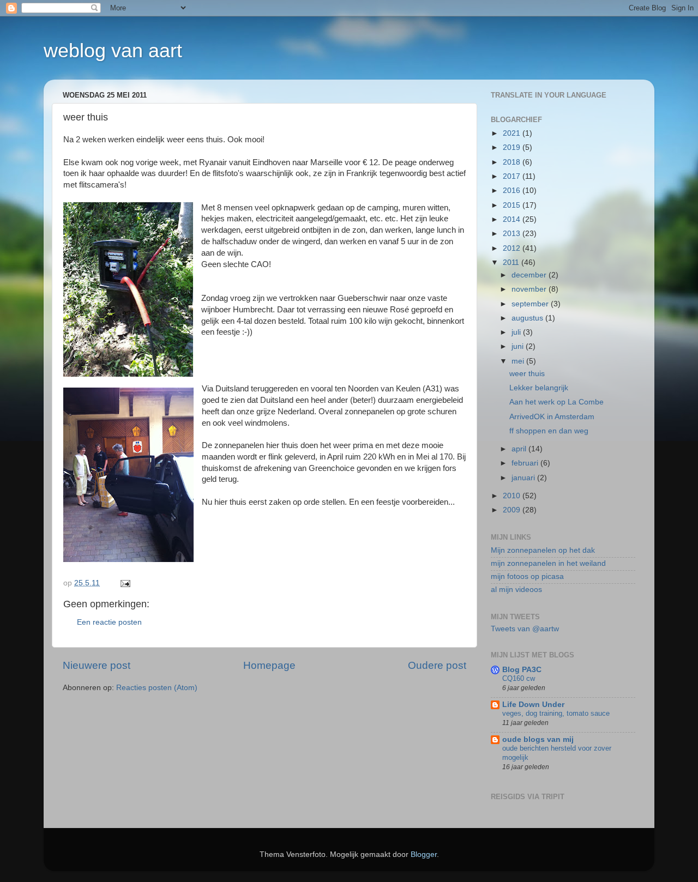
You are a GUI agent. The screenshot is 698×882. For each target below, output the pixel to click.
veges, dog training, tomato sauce (556, 713)
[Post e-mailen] (125, 583)
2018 (512, 162)
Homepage (269, 665)
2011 (512, 262)
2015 (512, 205)
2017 (512, 176)
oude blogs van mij (538, 739)
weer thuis (527, 374)
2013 (512, 233)
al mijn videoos (516, 589)
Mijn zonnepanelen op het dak (543, 550)
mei (519, 361)
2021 (512, 133)
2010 (512, 496)
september (531, 304)
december (530, 275)
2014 (512, 219)
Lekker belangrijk (538, 388)
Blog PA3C (521, 670)
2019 (512, 147)
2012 (512, 248)
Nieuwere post (96, 665)
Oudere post (437, 665)
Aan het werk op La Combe (556, 402)
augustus (528, 318)
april (520, 449)
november (530, 289)
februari (526, 463)
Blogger (424, 854)
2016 (512, 190)
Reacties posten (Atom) (156, 688)
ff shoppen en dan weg (548, 431)
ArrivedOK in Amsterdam (551, 417)
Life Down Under (533, 704)
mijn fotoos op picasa (527, 576)
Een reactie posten (109, 622)
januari (524, 478)
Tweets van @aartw (525, 629)
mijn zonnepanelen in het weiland (548, 563)
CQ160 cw (518, 678)
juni (519, 346)
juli (517, 332)
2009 (512, 510)
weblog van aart (113, 50)
